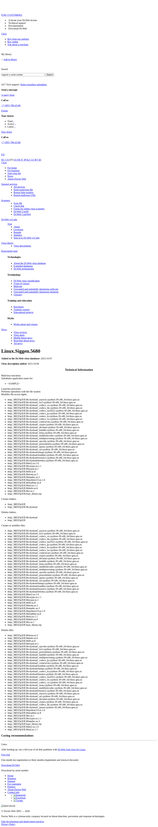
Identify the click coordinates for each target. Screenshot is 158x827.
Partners (11, 786)
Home (10, 775)
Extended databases (23, 266)
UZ (33, 160)
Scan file (18, 203)
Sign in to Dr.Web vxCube (27, 238)
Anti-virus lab (14, 173)
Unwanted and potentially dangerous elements (36, 292)
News (10, 176)
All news (18, 343)
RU (3, 160)
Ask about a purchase (17, 44)
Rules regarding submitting (34, 84)
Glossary (18, 294)
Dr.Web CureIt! (21, 211)
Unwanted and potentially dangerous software (36, 289)
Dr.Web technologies (24, 268)
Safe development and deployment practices (22, 821)
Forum (4, 110)
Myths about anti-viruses (25, 324)
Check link (19, 206)
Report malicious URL (25, 195)
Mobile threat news (23, 338)
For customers (14, 784)
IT (22, 160)
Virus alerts (19, 335)
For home (12, 168)
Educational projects (23, 312)
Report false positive (23, 192)
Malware (18, 286)
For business (13, 170)
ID (40, 160)
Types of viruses (21, 283)
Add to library (10, 59)
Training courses (22, 309)
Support (11, 781)
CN (7, 160)
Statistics (18, 235)
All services (19, 187)
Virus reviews (20, 332)
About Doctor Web (16, 179)
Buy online (12, 41)
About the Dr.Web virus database (30, 263)
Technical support (17, 23)
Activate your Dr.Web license (22, 20)
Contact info (13, 792)
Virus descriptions (22, 246)
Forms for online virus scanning (29, 208)
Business (11, 778)
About (17, 226)
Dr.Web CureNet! (22, 214)
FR (19, 160)
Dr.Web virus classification (27, 280)
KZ (29, 160)
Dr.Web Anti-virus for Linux (71, 749)
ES (15, 160)
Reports (17, 232)
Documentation (15, 25)
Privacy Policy (8, 824)
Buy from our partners (18, 39)
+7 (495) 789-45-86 (11, 105)
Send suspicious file (23, 189)
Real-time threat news (24, 340)
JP (25, 160)
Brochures (19, 306)
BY (37, 160)
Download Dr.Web (17, 28)
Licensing (18, 229)
